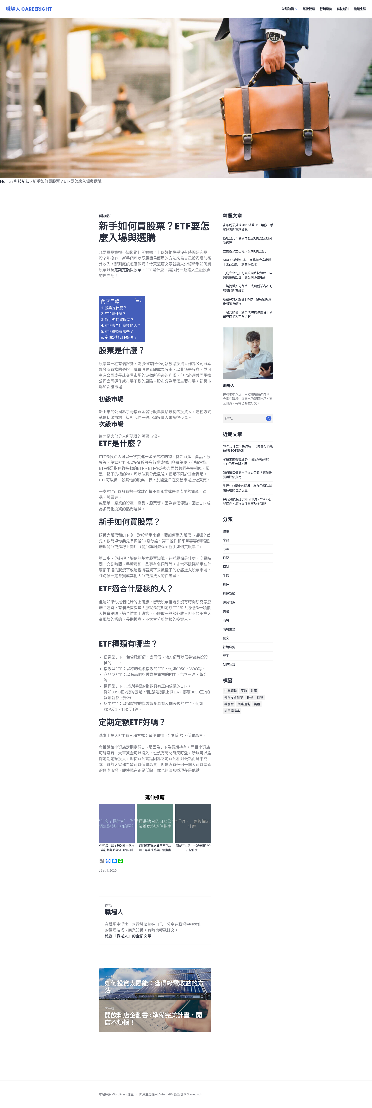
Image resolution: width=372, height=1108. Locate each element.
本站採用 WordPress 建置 (116, 1094)
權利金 (229, 704)
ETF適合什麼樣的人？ (123, 325)
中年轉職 (230, 690)
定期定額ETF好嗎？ (121, 337)
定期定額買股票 (127, 269)
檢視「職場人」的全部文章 (128, 936)
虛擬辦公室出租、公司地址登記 (244, 251)
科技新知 (343, 9)
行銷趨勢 (326, 9)
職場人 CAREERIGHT (29, 9)
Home (5, 181)
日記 (226, 558)
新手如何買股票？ (119, 319)
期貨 (260, 697)
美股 (257, 704)
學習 (226, 540)
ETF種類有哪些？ (119, 331)
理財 (226, 567)
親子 (226, 656)
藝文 (226, 638)
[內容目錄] (138, 301)
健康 (226, 531)
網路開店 (244, 704)
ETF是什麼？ (115, 313)
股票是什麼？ (116, 308)
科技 (226, 584)
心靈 (226, 549)
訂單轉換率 (232, 711)
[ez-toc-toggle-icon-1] (136, 301)
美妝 (226, 611)
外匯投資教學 (233, 697)
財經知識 (288, 9)
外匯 (254, 690)
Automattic (166, 1094)
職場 (226, 620)
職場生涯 (360, 9)
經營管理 (309, 9)
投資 (250, 697)
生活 (226, 575)
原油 (244, 690)
